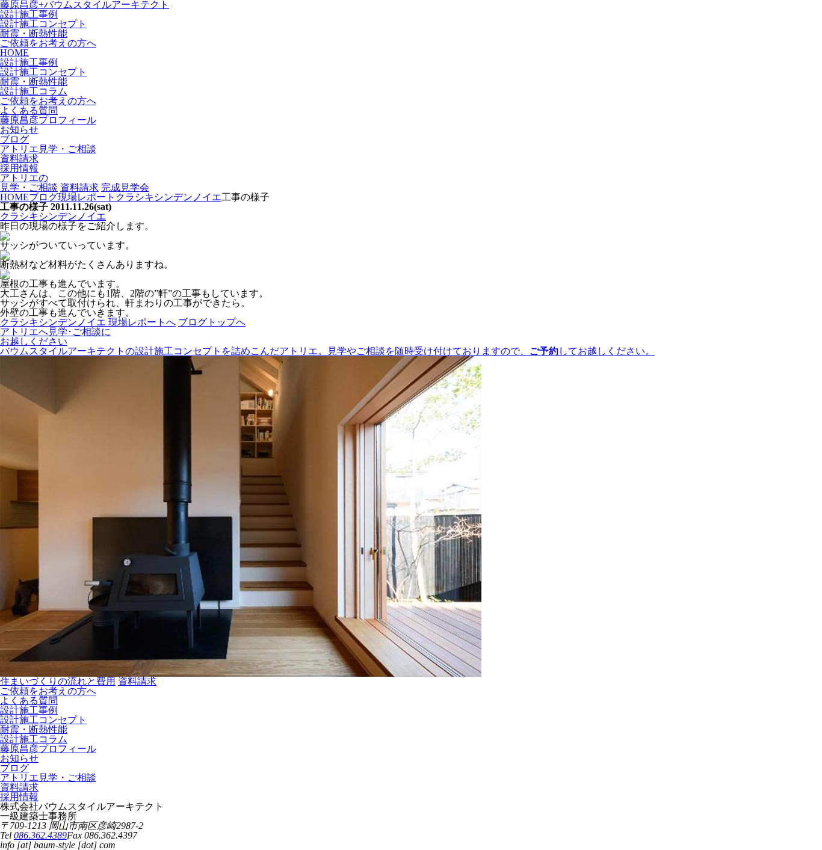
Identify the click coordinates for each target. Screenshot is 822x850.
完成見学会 (125, 187)
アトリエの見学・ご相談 (29, 182)
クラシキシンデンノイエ (53, 216)
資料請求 (79, 187)
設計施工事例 (29, 14)
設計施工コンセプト (43, 24)
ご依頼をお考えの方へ (48, 43)
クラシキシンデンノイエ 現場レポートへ (88, 322)
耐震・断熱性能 (33, 33)
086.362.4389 (40, 835)
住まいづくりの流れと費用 (58, 681)
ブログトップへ (212, 322)
